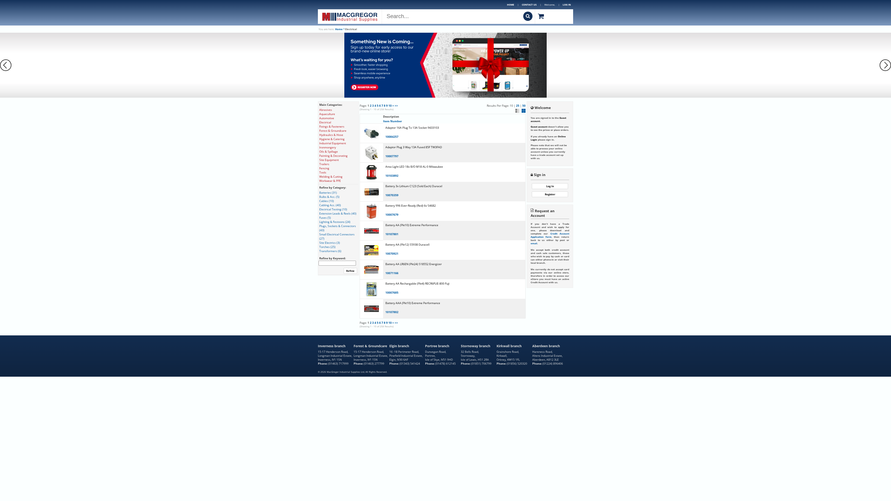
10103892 (391, 176)
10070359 (391, 195)
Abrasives (325, 110)
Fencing (324, 168)
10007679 (391, 215)
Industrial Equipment (332, 143)
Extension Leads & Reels (337, 213)
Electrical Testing (333, 209)
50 (524, 106)
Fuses (325, 218)
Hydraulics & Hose (331, 135)
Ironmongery (327, 147)
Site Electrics (329, 243)
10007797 (391, 156)
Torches (327, 247)
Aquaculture (327, 114)
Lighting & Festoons (334, 222)
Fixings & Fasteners (331, 126)
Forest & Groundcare (332, 131)
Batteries (328, 193)
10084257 (391, 137)
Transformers (330, 251)
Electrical (325, 122)
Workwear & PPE (330, 181)
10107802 (391, 312)
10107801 (391, 234)
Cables (326, 201)
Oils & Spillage (328, 152)
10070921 (391, 254)
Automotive (326, 118)
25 (517, 106)
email (534, 243)
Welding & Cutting (330, 177)
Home (510, 4)
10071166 (391, 273)
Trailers (324, 164)
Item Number (392, 121)
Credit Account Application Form (550, 235)
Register (550, 194)
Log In (550, 186)
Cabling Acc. (330, 205)
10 (390, 106)
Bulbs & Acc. (329, 197)
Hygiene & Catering (332, 139)
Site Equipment (329, 160)
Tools (322, 172)
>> (396, 106)
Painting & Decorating (333, 156)
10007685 (391, 293)
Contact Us (529, 4)
